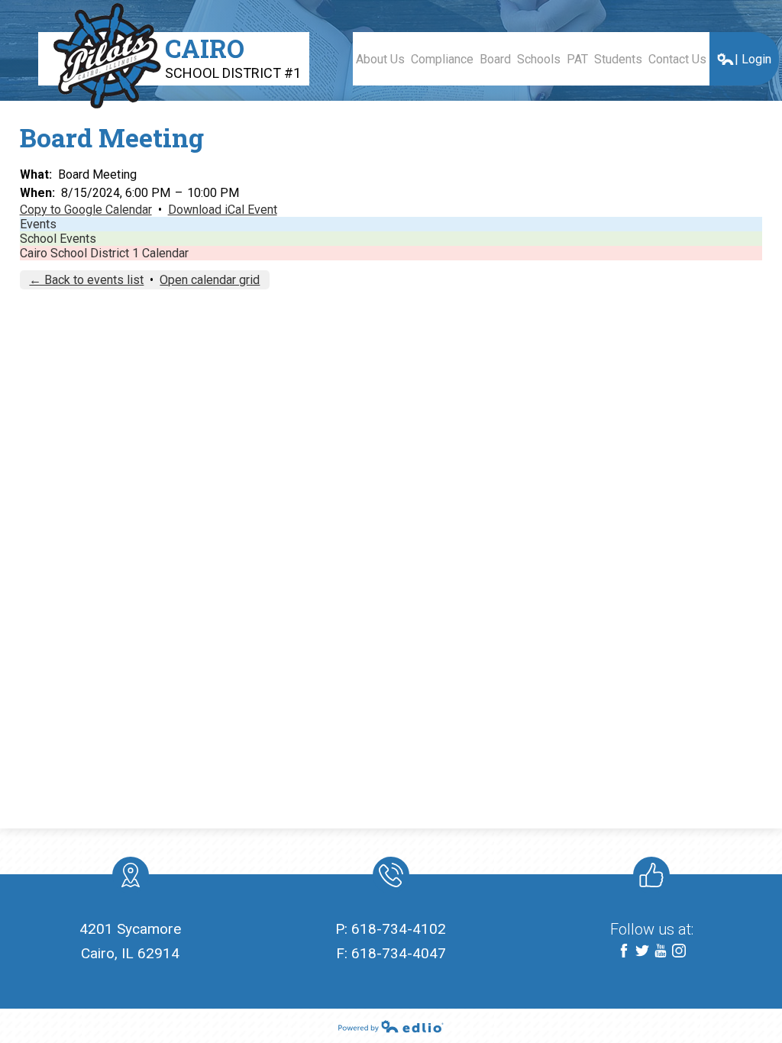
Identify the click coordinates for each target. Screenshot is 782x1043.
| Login (753, 59)
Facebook (624, 950)
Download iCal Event (222, 209)
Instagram (679, 950)
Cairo (233, 56)
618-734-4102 (398, 929)
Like (651, 875)
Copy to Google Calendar (86, 209)
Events (38, 224)
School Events (58, 238)
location (130, 875)
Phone (391, 875)
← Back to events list (86, 280)
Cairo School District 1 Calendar (104, 253)
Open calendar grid (210, 280)
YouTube (660, 950)
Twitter (642, 950)
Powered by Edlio (391, 1026)
